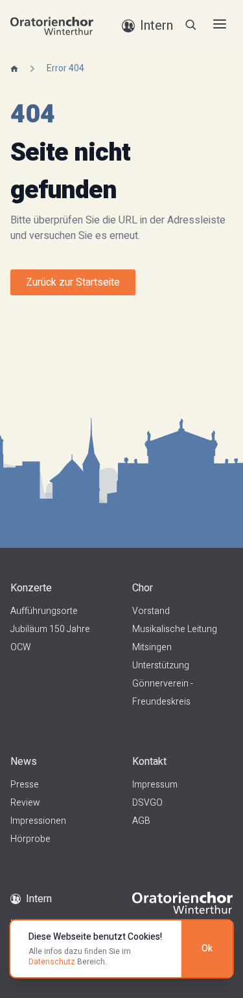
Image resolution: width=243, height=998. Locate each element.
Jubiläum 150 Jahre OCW (50, 638)
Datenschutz (52, 962)
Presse (24, 784)
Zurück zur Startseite (73, 282)
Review (25, 803)
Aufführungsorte (44, 611)
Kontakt (149, 761)
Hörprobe (30, 839)
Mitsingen (152, 647)
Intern (39, 899)
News (23, 761)
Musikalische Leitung (174, 629)
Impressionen (38, 821)
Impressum (155, 784)
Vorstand (151, 611)
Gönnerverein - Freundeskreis (162, 693)
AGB (141, 821)
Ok (207, 948)
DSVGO (147, 803)
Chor (142, 588)
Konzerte (31, 588)
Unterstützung (160, 665)
